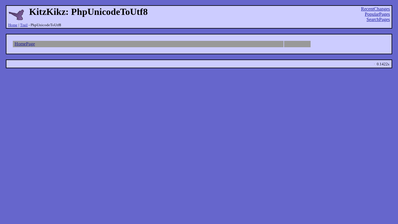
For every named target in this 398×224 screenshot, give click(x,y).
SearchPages (378, 19)
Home (12, 25)
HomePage (25, 43)
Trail (24, 25)
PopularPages (377, 14)
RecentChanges (375, 8)
